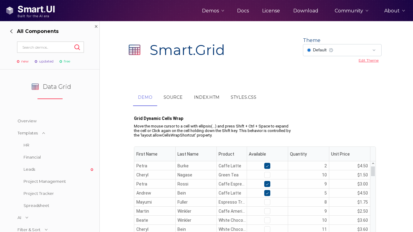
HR (26, 145)
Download (305, 11)
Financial (32, 157)
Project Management (45, 181)
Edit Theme (369, 60)
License (271, 11)
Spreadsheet (36, 205)
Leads (29, 169)
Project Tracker (39, 193)
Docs (243, 11)
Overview (27, 120)
